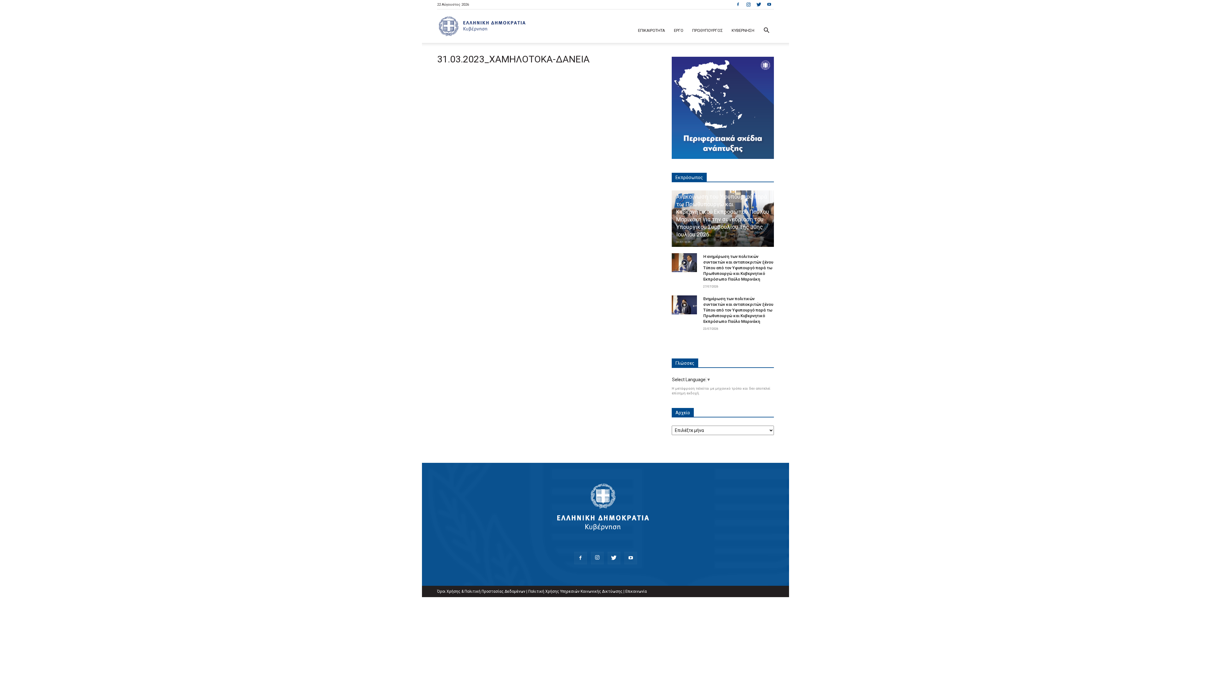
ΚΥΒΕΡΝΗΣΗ (743, 30)
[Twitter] (758, 4)
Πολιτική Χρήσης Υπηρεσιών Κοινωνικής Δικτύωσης (575, 591)
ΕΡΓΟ (678, 30)
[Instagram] (748, 4)
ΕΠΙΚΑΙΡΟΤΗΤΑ (651, 30)
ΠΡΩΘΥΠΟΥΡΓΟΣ (707, 30)
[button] (766, 31)
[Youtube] (769, 4)
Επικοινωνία (636, 591)
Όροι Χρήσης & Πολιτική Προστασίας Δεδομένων (481, 591)
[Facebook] (738, 4)
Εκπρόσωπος (689, 177)
